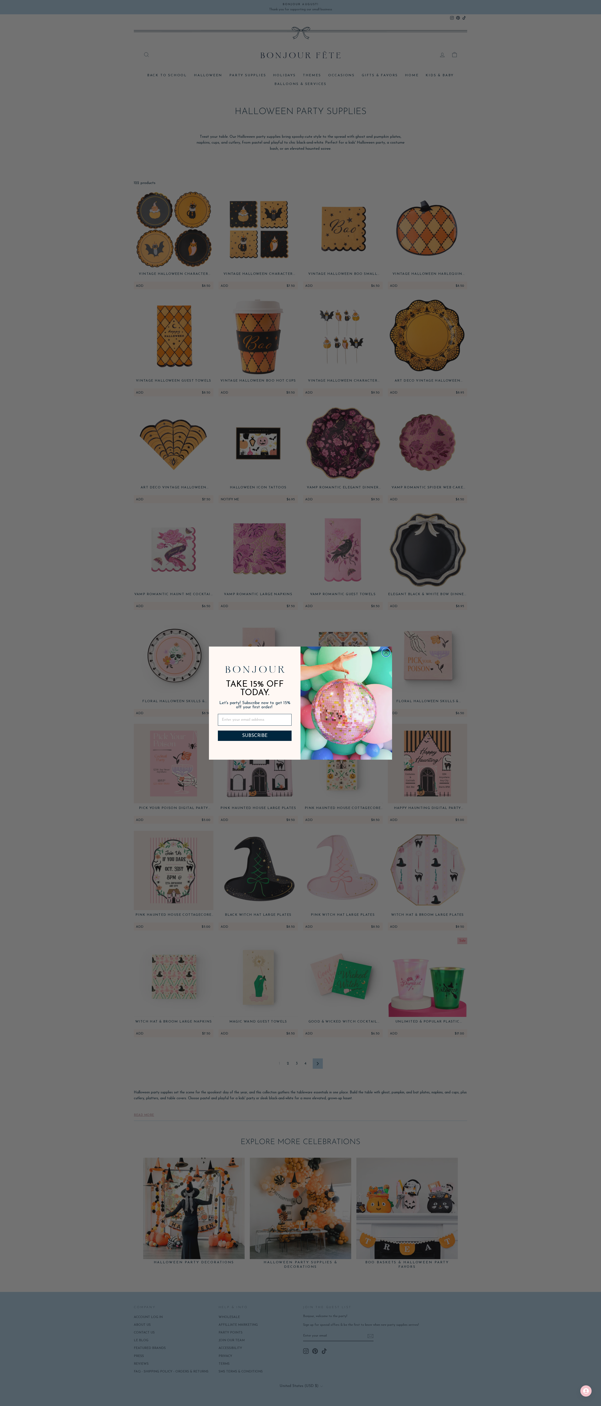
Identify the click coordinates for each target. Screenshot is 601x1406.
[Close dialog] (386, 652)
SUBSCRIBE (255, 735)
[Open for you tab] (586, 1391)
